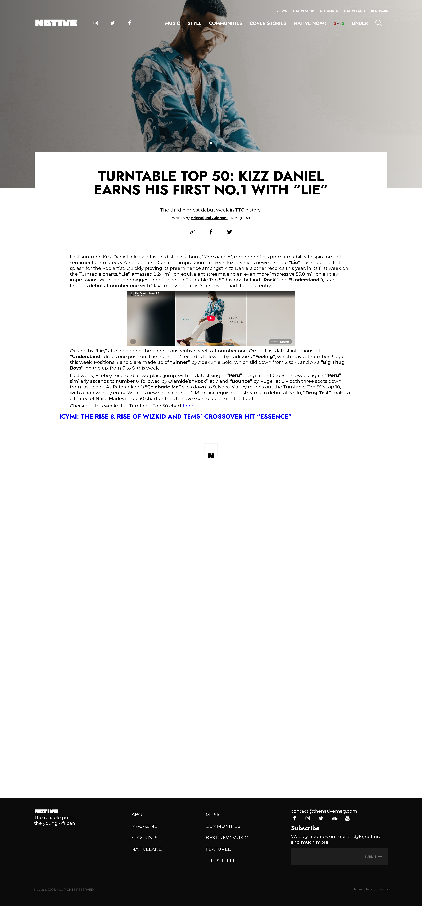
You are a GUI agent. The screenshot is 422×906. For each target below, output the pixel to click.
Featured (219, 849)
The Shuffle (222, 861)
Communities (225, 23)
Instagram (95, 22)
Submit (371, 856)
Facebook (129, 22)
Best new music (227, 837)
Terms (383, 889)
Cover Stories (268, 23)
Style (194, 23)
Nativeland (354, 11)
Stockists (329, 11)
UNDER (360, 23)
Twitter (112, 22)
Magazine (144, 826)
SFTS (338, 23)
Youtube (347, 818)
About (140, 814)
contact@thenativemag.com (324, 811)
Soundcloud (334, 818)
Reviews (280, 11)
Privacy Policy (364, 889)
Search (378, 23)
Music (172, 23)
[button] (210, 143)
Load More (211, 772)
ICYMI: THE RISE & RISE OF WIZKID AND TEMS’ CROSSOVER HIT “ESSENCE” (175, 416)
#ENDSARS (379, 11)
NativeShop (303, 11)
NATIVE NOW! (310, 23)
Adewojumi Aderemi (209, 218)
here (188, 406)
